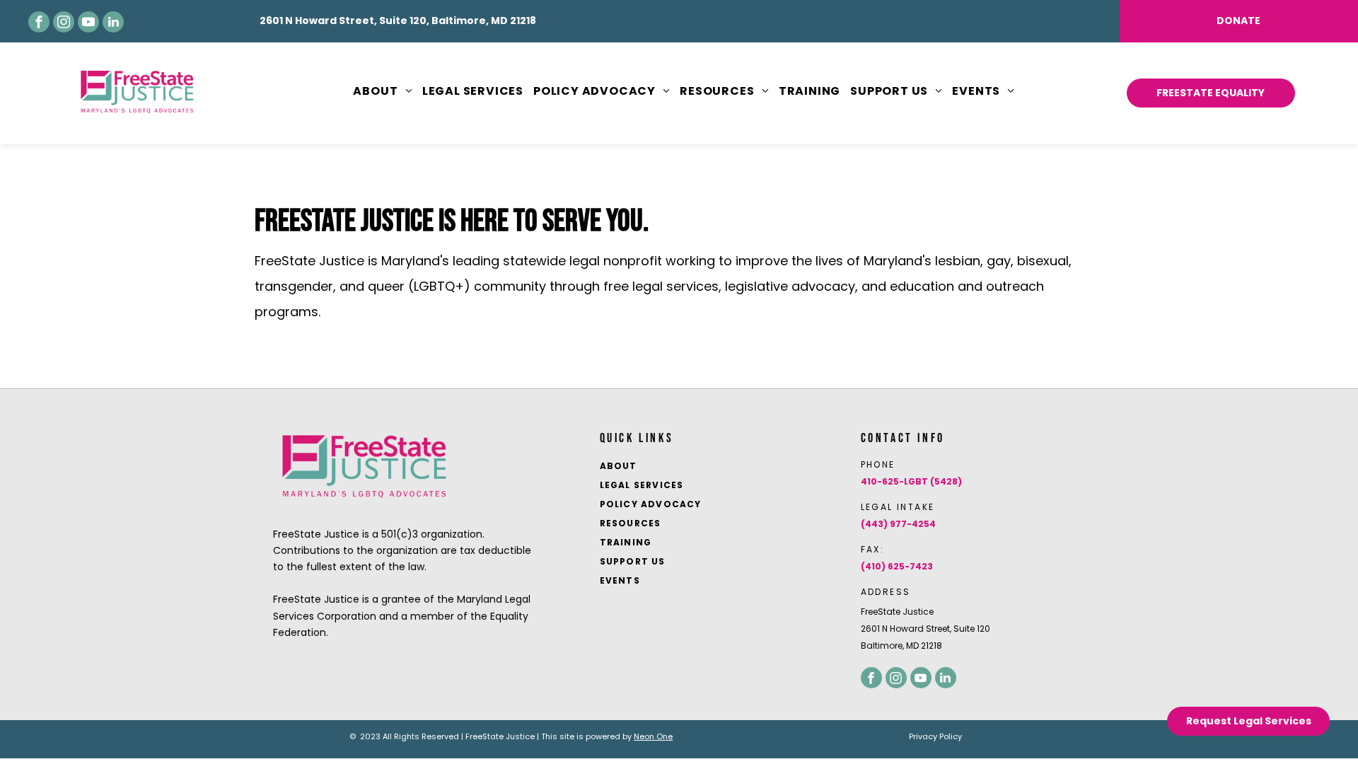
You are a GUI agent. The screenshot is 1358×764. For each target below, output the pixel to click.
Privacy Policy (935, 736)
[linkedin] (113, 22)
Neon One (653, 736)
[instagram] (63, 22)
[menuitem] (377, 91)
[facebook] (39, 22)
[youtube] (88, 22)
